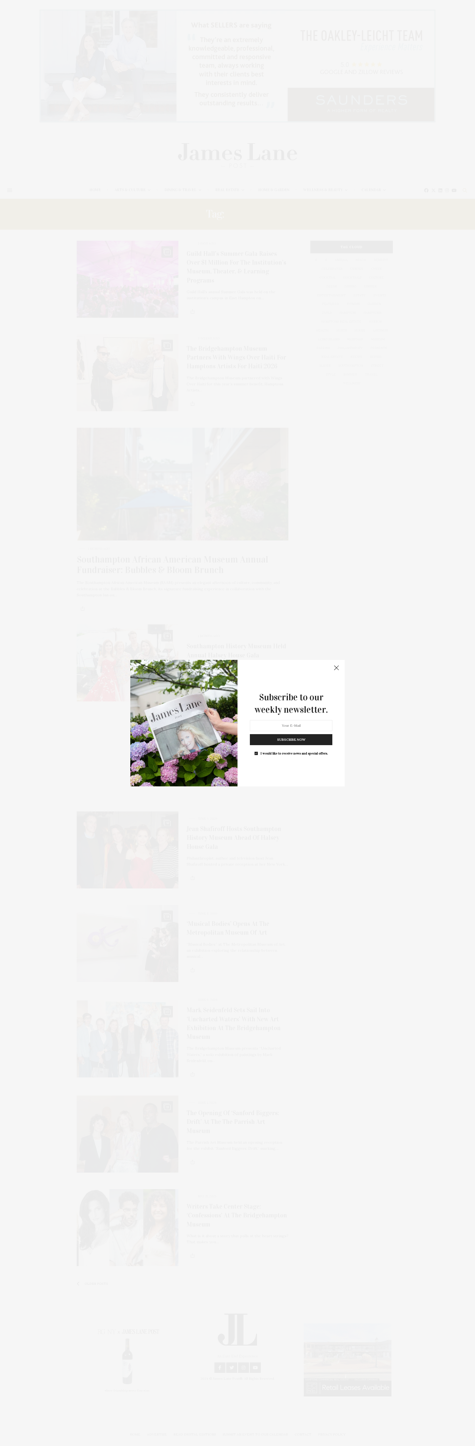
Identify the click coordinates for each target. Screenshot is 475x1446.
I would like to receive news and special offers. (294, 753)
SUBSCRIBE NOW (291, 739)
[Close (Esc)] (336, 668)
